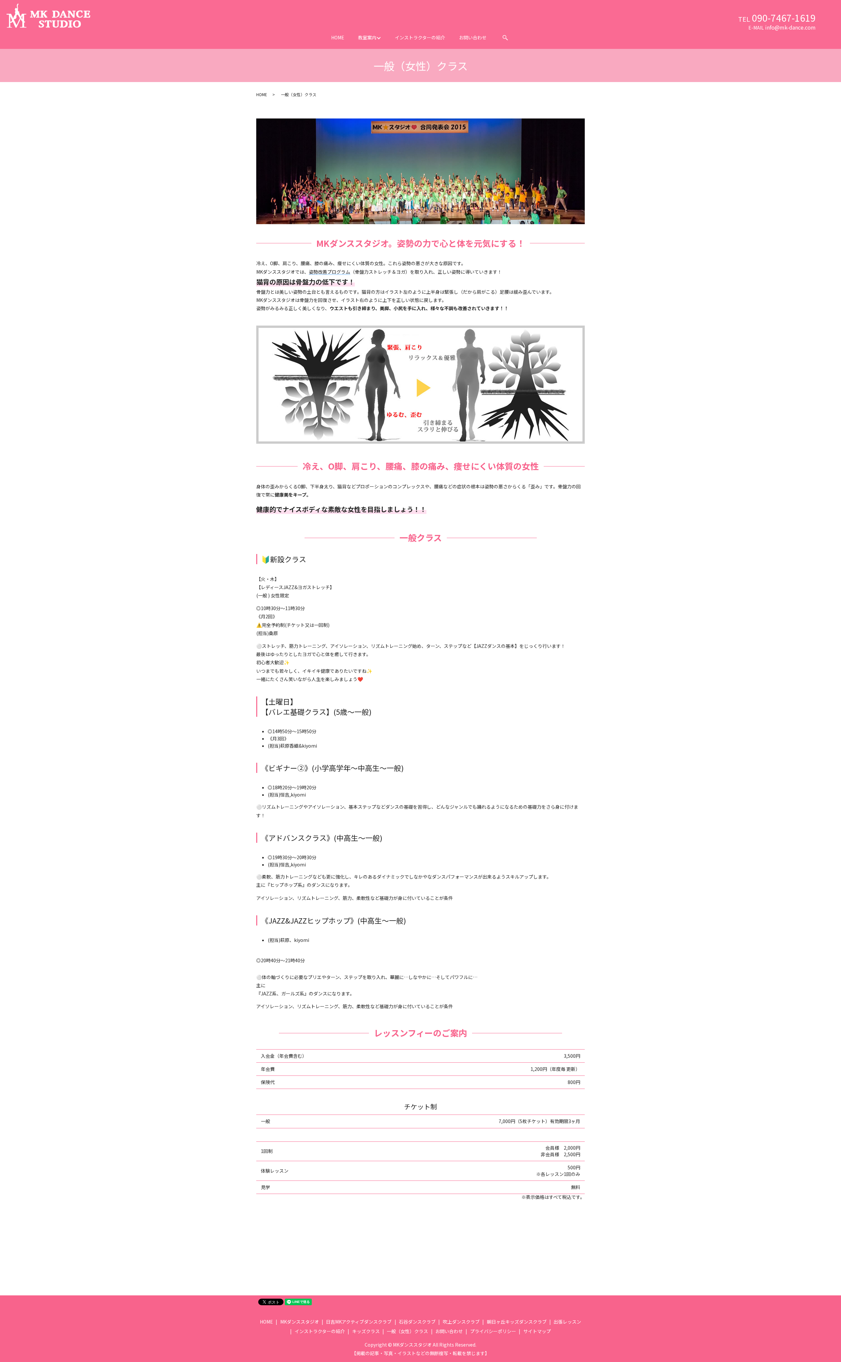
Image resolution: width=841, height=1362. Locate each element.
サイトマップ (537, 1331)
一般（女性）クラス (407, 1331)
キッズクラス (366, 1331)
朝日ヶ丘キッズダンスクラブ (517, 1321)
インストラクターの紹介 (420, 37)
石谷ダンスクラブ (417, 1321)
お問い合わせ (473, 37)
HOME (337, 37)
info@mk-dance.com (790, 27)
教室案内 (367, 37)
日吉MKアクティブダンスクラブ (359, 1321)
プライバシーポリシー (493, 1331)
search (505, 38)
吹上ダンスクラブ (461, 1321)
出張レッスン (567, 1321)
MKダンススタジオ (299, 1321)
